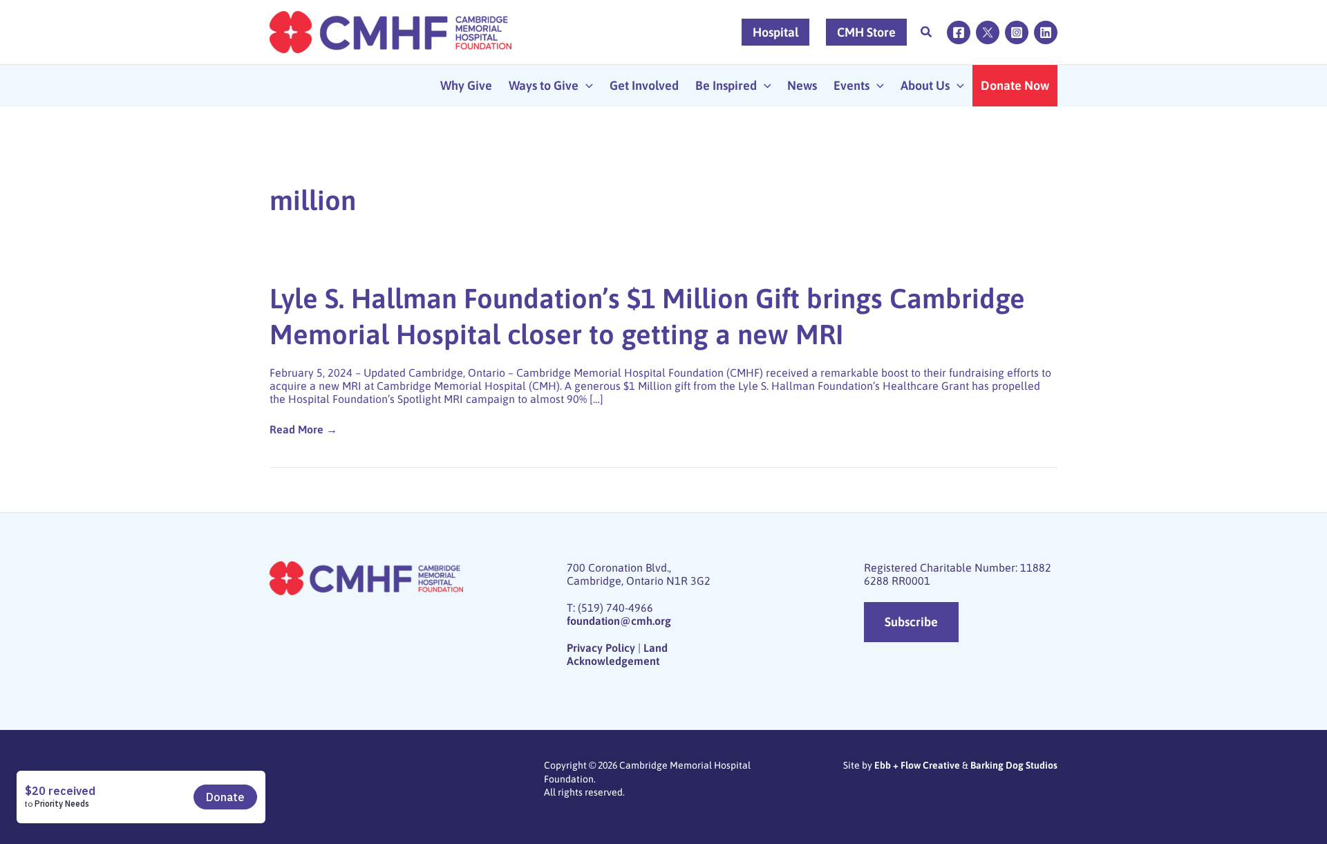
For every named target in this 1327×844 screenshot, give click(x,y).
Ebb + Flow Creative (917, 765)
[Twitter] (987, 32)
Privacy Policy (601, 647)
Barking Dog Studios (1013, 765)
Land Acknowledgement (617, 654)
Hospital (775, 32)
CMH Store (866, 32)
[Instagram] (1016, 32)
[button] (927, 33)
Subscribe (911, 622)
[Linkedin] (1045, 32)
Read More (300, 429)
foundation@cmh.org (619, 621)
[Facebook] (958, 32)
